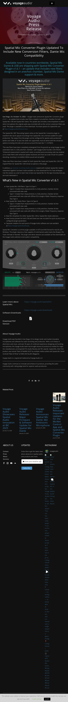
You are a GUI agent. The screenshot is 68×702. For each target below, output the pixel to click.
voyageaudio (54, 451)
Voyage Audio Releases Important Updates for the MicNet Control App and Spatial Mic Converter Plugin (59, 420)
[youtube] (11, 463)
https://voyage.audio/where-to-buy (16, 129)
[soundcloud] (15, 463)
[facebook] (4, 463)
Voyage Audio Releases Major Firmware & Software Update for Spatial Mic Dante (25, 419)
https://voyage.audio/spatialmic (38, 302)
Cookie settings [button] (37, 699)
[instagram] (8, 463)
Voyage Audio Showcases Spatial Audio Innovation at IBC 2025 (9, 418)
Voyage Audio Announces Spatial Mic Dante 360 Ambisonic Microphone (43, 417)
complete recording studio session (23, 168)
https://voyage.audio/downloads (18, 226)
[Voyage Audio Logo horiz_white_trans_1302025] (18, 2)
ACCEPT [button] (47, 699)
